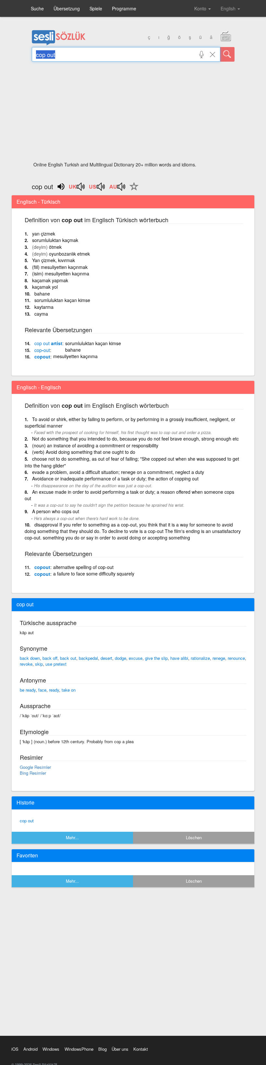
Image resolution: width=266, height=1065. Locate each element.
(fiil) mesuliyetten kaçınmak (60, 267)
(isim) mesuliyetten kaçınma (60, 273)
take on (69, 690)
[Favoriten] (132, 190)
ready (54, 690)
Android (30, 1049)
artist (48, 343)
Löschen (194, 837)
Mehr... (72, 837)
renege (218, 658)
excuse (135, 658)
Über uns (120, 1049)
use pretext (55, 664)
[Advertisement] (133, 113)
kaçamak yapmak (50, 280)
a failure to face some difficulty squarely (93, 573)
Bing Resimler (33, 773)
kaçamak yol (45, 287)
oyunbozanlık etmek (69, 253)
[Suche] (227, 54)
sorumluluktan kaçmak (55, 240)
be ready (28, 690)
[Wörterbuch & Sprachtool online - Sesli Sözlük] (59, 44)
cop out (27, 820)
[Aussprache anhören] (77, 189)
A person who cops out (55, 511)
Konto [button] (201, 8)
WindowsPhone (79, 1049)
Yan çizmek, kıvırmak (53, 260)
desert (106, 658)
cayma (41, 313)
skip (39, 664)
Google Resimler (35, 767)
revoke (26, 664)
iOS (14, 1049)
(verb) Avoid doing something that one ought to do (83, 452)
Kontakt (140, 1049)
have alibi (179, 658)
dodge (120, 658)
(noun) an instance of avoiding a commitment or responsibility (95, 445)
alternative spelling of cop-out (83, 567)
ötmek (55, 247)
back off (49, 658)
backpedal (88, 658)
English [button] (229, 8)
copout (42, 356)
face (42, 690)
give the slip (156, 658)
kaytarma (44, 307)
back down (30, 658)
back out (68, 658)
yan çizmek (43, 233)
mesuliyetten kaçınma (75, 356)
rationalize (200, 658)
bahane (42, 293)
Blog (102, 1049)
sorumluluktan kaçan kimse (62, 300)
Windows (50, 1049)
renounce (236, 658)
